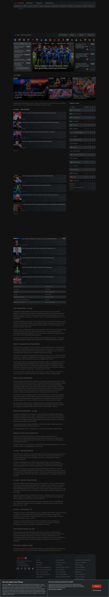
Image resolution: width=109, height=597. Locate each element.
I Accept (97, 586)
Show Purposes (97, 590)
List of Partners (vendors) (55, 589)
